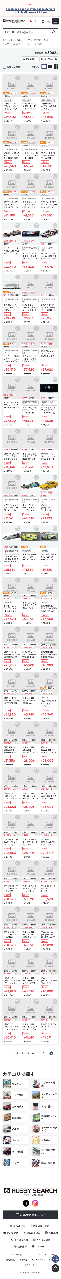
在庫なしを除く (15, 66)
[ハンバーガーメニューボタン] (55, 21)
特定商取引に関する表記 (16, 1259)
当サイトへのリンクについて (44, 1259)
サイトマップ (30, 1264)
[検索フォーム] (48, 21)
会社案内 (15, 1254)
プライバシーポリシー (44, 1254)
